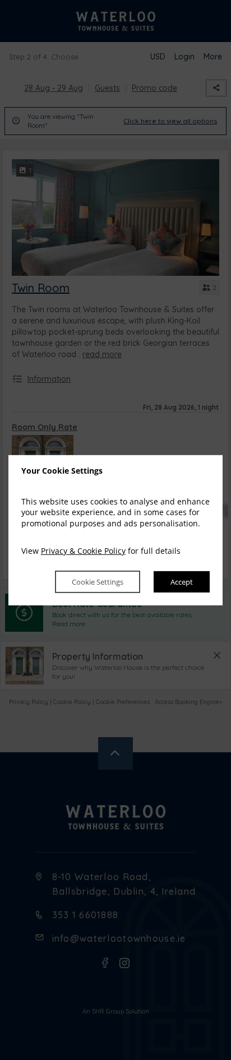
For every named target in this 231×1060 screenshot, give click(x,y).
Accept (181, 582)
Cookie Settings (97, 582)
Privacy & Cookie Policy (83, 550)
